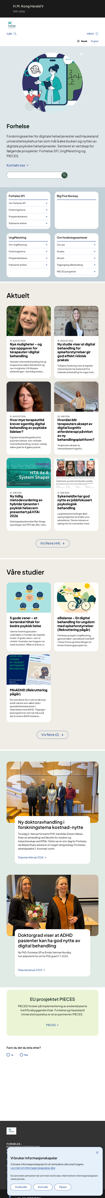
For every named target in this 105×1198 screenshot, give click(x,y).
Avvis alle (43, 1186)
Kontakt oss (16, 165)
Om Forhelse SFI (17, 203)
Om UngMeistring (18, 244)
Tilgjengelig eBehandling (70, 264)
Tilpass (63, 1186)
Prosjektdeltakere (18, 216)
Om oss (61, 244)
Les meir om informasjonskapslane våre (33, 1167)
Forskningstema (17, 209)
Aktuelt (60, 258)
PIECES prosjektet (66, 271)
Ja (12, 1054)
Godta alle (21, 1186)
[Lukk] (97, 1152)
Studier (60, 251)
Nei (26, 1054)
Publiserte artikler (18, 223)
